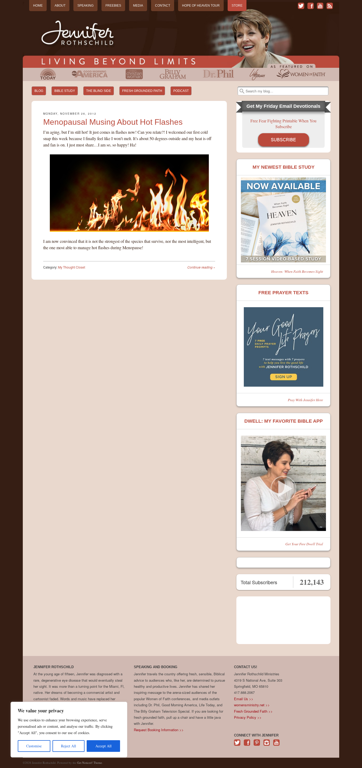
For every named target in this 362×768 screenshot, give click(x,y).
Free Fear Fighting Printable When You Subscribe (283, 123)
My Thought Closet (71, 267)
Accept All (103, 745)
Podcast (181, 91)
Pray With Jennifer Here (305, 399)
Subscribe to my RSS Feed (329, 6)
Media (138, 5)
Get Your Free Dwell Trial (304, 543)
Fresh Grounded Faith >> (253, 711)
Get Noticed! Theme (89, 763)
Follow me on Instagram (266, 745)
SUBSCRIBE (283, 139)
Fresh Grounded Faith (142, 91)
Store (237, 5)
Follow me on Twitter (301, 6)
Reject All (68, 745)
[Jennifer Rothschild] (181, 35)
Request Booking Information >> (159, 729)
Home (38, 5)
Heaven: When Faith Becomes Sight (297, 271)
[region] (69, 729)
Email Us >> (243, 698)
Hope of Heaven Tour (201, 5)
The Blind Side (98, 91)
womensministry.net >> (252, 704)
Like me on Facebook (310, 6)
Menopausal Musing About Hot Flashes (113, 122)
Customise (34, 745)
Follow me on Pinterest (257, 745)
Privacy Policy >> (248, 717)
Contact (162, 5)
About (60, 5)
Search (242, 91)
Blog (38, 91)
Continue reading (201, 267)
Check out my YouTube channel (320, 6)
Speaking (85, 5)
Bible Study (64, 91)
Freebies (113, 5)
